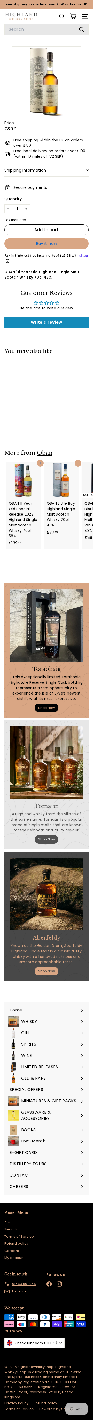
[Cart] (73, 16)
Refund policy (16, 1243)
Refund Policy (45, 1403)
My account (14, 1257)
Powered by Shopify (56, 1409)
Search (10, 1229)
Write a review (47, 322)
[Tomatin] (46, 762)
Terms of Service (19, 1236)
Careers (11, 1250)
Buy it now (46, 244)
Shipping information (25, 170)
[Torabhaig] (46, 625)
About (9, 1222)
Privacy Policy (16, 1403)
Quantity (13, 198)
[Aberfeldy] (46, 894)
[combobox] (46, 29)
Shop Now (46, 708)
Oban (44, 453)
